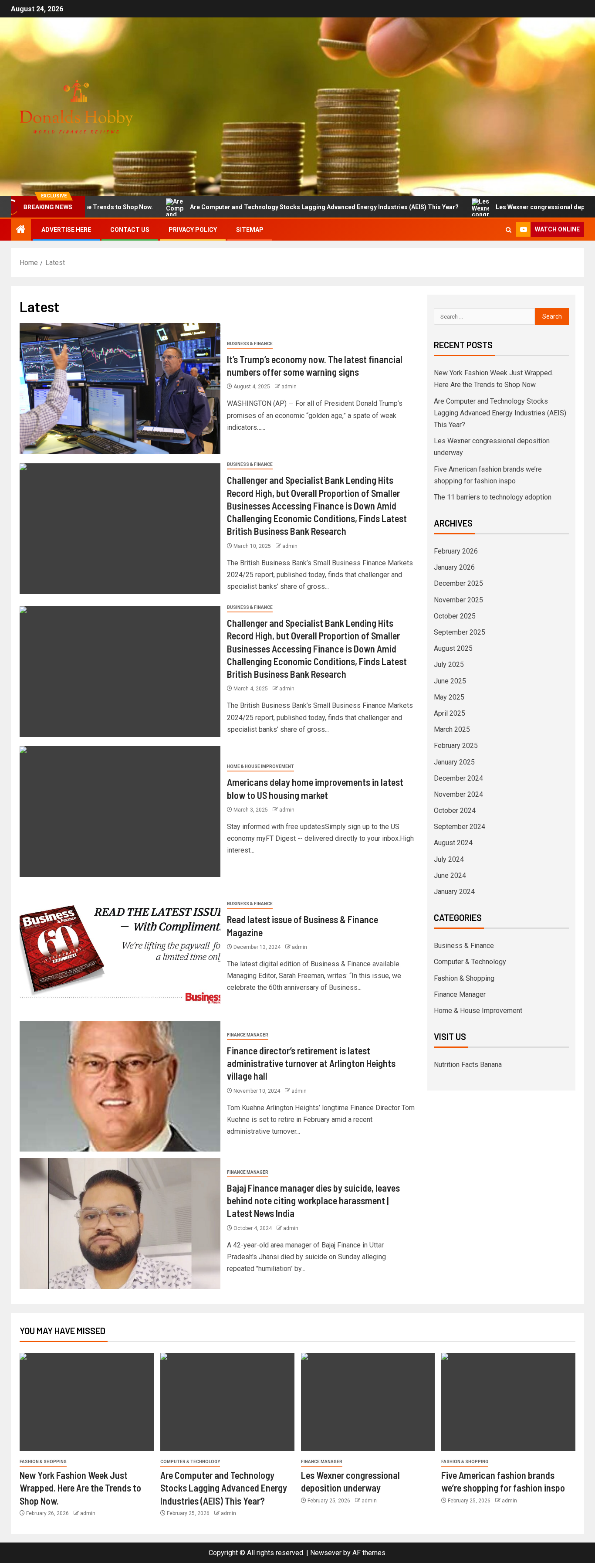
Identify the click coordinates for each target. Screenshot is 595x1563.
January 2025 (454, 762)
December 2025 (458, 583)
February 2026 (456, 551)
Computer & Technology (470, 962)
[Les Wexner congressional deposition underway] (368, 1402)
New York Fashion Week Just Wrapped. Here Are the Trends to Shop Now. (80, 1487)
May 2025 (449, 697)
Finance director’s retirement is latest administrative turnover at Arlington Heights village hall (311, 1063)
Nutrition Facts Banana (468, 1064)
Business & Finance (250, 343)
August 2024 (453, 843)
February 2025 (456, 745)
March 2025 (452, 729)
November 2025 (458, 600)
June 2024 (450, 875)
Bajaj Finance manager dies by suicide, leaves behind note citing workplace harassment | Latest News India (313, 1200)
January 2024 (454, 891)
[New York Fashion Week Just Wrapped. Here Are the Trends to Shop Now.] (87, 1402)
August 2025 (453, 648)
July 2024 (449, 859)
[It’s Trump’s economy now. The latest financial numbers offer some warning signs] (120, 388)
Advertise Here (66, 229)
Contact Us (129, 229)
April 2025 (449, 713)
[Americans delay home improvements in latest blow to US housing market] (120, 811)
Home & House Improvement (260, 766)
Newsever (325, 1553)
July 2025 (449, 664)
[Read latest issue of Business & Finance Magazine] (120, 948)
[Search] (508, 229)
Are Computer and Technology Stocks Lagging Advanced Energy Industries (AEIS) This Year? (273, 207)
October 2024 (455, 810)
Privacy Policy (193, 229)
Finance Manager (247, 1035)
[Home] (21, 230)
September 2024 (459, 826)
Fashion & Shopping (464, 978)
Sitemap (250, 229)
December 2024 (458, 778)
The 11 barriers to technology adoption (492, 497)
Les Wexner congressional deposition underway (514, 207)
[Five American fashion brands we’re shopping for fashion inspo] (508, 1402)
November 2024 (458, 794)
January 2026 (454, 567)
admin (289, 387)
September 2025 (459, 632)
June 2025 (450, 681)
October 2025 (455, 616)
